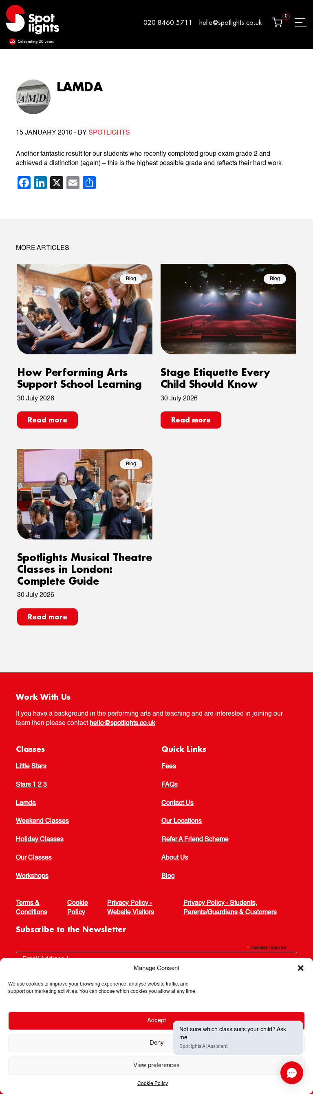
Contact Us (177, 803)
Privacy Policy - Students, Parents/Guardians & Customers (230, 907)
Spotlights (109, 133)
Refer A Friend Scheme (195, 839)
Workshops (32, 876)
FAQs (169, 785)
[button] (301, 968)
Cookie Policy (152, 1083)
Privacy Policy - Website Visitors (130, 907)
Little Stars (31, 766)
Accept (156, 1020)
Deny (157, 1043)
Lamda (26, 803)
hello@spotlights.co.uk (230, 22)
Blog (168, 876)
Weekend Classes (42, 821)
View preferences (156, 1065)
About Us (174, 858)
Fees (168, 766)
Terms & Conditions (31, 907)
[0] (277, 22)
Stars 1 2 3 (31, 785)
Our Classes (34, 858)
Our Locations (181, 821)
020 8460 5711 (167, 22)
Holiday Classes (40, 839)
